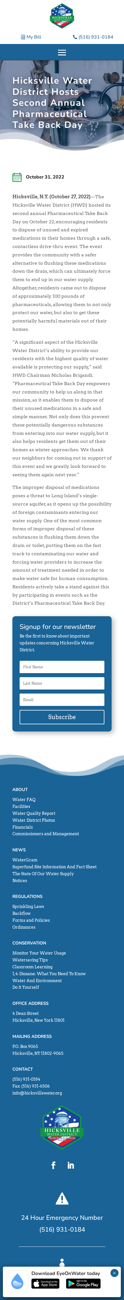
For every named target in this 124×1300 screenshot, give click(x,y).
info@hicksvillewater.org (37, 1093)
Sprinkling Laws (28, 906)
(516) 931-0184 (95, 37)
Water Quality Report (33, 813)
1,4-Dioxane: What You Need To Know (49, 973)
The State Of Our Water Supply (43, 873)
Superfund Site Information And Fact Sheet (54, 867)
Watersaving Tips (30, 960)
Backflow (21, 913)
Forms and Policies (31, 920)
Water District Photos (33, 820)
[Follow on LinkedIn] (70, 1165)
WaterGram (24, 860)
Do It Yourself (25, 987)
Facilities (21, 806)
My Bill (34, 37)
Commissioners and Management (45, 834)
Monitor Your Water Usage (39, 953)
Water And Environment (37, 980)
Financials (22, 827)
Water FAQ (23, 799)
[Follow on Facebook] (53, 1165)
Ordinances (23, 927)
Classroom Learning (32, 967)
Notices (19, 880)
